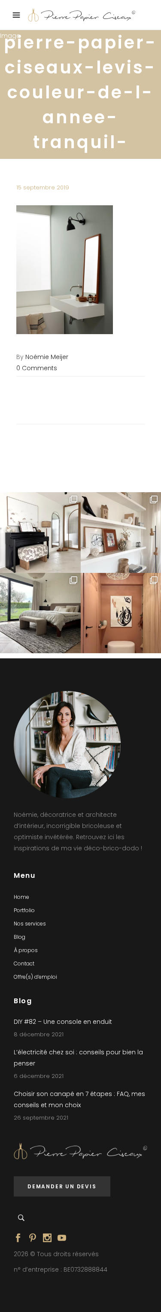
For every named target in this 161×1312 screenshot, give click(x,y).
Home (21, 897)
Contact (24, 963)
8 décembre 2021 (39, 1034)
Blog (19, 937)
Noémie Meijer (46, 357)
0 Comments (36, 368)
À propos (26, 950)
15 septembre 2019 (42, 187)
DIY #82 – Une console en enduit (63, 1021)
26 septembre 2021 (41, 1118)
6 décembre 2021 (39, 1076)
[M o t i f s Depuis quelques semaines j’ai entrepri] (40, 532)
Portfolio (24, 910)
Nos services (30, 923)
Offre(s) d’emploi (35, 976)
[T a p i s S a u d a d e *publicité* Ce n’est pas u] (40, 613)
